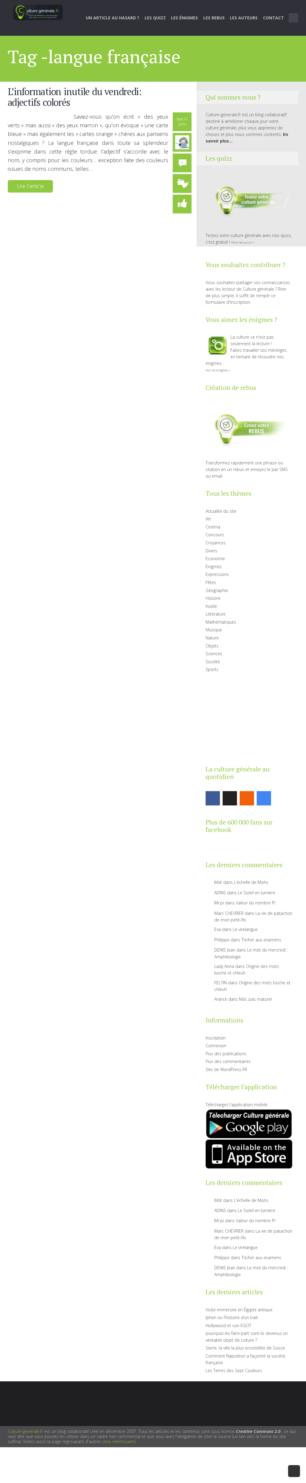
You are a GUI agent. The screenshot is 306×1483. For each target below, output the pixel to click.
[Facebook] (213, 798)
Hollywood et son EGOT (228, 1325)
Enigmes (214, 566)
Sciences (214, 653)
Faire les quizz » (242, 242)
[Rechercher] (294, 18)
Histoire (213, 598)
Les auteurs (244, 18)
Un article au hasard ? (112, 18)
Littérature (216, 614)
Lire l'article (30, 186)
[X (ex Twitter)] (230, 798)
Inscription (216, 1038)
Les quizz (155, 18)
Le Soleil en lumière (256, 892)
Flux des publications (226, 1053)
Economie (215, 558)
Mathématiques (221, 622)
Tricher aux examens (261, 940)
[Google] (264, 798)
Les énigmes (184, 18)
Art (208, 519)
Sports (212, 669)
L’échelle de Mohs (251, 882)
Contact (273, 18)
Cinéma (213, 527)
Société (213, 661)
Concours (215, 534)
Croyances (216, 543)
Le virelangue (245, 929)
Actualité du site (221, 511)
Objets (212, 646)
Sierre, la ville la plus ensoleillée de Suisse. (246, 1348)
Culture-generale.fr (25, 1431)
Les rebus (214, 18)
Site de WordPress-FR (226, 1069)
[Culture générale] (38, 12)
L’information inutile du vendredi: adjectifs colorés (74, 96)
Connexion (216, 1045)
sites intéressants (119, 1441)
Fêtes (211, 582)
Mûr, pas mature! (255, 999)
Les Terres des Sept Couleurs (234, 1370)
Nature (212, 638)
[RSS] (247, 798)
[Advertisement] (249, 718)
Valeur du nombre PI (255, 903)
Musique (214, 630)
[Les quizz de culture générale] (249, 201)
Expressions (217, 574)
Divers (211, 551)
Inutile (211, 606)
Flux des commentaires (228, 1061)
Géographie (217, 590)
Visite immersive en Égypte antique (239, 1309)
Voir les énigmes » (218, 370)
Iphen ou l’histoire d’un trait (232, 1317)
